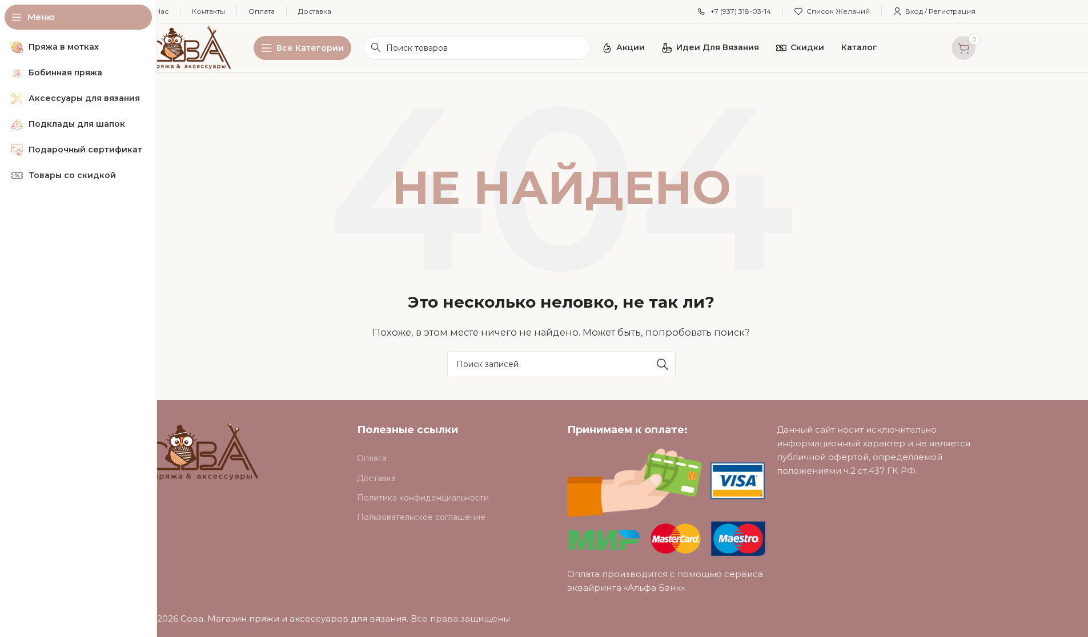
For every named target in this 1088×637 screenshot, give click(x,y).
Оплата (372, 458)
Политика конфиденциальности (423, 498)
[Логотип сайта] (189, 46)
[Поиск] (662, 364)
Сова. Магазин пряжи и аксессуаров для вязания (293, 618)
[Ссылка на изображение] (203, 450)
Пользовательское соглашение (421, 517)
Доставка (376, 478)
